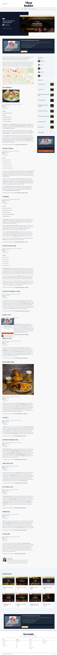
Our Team (3, 644)
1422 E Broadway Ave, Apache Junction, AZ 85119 (12, 294)
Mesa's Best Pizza (41, 89)
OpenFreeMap (20, 83)
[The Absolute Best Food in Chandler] (35, 580)
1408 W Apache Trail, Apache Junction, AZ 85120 (12, 341)
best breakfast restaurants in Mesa (21, 144)
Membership (4, 641)
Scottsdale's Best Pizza (41, 84)
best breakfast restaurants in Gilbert (21, 192)
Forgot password (31, 647)
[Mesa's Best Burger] (46, 127)
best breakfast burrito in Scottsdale (21, 413)
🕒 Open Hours (5, 108)
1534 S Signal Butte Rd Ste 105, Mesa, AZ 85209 (12, 442)
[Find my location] (3, 68)
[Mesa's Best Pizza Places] (46, 121)
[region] (18, 76)
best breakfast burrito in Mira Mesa (21, 482)
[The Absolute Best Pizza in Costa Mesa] (8, 580)
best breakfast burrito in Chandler (21, 530)
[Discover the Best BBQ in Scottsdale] (49, 597)
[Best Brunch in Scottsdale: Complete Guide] (52, 95)
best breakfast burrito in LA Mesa (21, 459)
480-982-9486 (6, 421)
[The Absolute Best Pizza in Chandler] (52, 116)
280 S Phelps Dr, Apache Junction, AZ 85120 (11, 489)
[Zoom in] (3, 72)
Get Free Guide (24, 51)
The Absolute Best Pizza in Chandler (43, 116)
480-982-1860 (6, 538)
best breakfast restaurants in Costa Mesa (22, 310)
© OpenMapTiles (24, 83)
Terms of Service (45, 641)
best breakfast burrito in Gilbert (20, 507)
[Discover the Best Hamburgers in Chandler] (22, 597)
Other (16, 647)
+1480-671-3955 (7, 295)
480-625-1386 (6, 398)
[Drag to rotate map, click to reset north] (3, 74)
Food (3, 18)
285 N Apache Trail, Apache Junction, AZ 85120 (12, 396)
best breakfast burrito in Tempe (20, 435)
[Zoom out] (3, 73)
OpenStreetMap (30, 83)
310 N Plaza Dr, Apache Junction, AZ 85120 (11, 317)
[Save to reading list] (7, 28)
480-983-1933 (6, 467)
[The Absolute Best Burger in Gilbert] (49, 580)
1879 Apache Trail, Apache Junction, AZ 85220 (12, 536)
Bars (16, 644)
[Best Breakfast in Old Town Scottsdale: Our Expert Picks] (35, 597)
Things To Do (17, 641)
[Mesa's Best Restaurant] (46, 100)
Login (30, 644)
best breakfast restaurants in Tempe (21, 241)
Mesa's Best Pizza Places (42, 121)
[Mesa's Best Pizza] (46, 89)
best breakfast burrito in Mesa (20, 553)
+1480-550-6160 (7, 200)
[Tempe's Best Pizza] (46, 132)
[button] (8, 71)
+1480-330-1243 (7, 105)
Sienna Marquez (10, 558)
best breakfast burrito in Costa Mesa (21, 358)
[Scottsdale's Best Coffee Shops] (22, 580)
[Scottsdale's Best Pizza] (46, 84)
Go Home (3, 4)
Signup (30, 645)
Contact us (30, 641)
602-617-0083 (6, 249)
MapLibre (17, 83)
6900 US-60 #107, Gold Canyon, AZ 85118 (11, 466)
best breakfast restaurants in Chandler (21, 287)
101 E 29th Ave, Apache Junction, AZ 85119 (11, 514)
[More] (9, 28)
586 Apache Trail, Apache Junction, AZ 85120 (11, 151)
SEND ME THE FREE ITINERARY (7, 333)
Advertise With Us (4, 645)
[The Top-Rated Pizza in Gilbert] (52, 111)
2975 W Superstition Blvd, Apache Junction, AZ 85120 (13, 248)
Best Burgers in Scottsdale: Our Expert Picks (43, 106)
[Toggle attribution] (32, 83)
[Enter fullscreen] (3, 70)
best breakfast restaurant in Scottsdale (22, 334)
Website (5, 106)
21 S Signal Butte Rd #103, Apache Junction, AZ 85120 (13, 104)
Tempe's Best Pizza (41, 132)
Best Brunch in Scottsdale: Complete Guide (43, 95)
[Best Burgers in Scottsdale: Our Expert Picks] (52, 105)
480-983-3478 (6, 152)
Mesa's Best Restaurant (41, 100)
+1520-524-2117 (7, 443)
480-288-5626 (6, 490)
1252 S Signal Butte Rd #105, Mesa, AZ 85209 (12, 199)
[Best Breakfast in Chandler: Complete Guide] (8, 597)
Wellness (17, 645)
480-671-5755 (6, 342)
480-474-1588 (6, 515)
